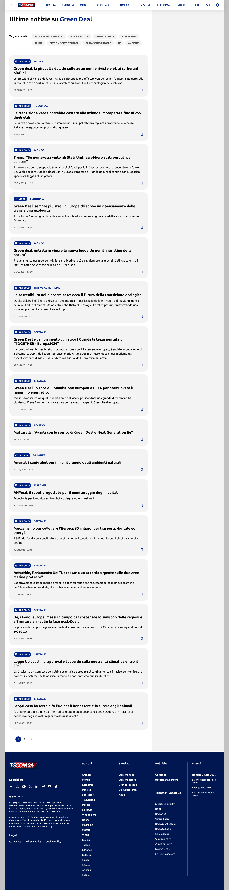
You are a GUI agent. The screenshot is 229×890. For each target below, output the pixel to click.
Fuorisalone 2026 (202, 787)
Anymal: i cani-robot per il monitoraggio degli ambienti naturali (67, 462)
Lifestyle (87, 809)
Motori (86, 829)
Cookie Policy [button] (53, 841)
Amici (122, 794)
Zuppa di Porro (163, 844)
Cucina (86, 839)
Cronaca (86, 774)
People (86, 804)
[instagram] (17, 786)
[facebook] (11, 786)
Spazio (86, 875)
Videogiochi (89, 814)
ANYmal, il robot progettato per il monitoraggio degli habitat (66, 492)
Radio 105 (161, 813)
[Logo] (26, 5)
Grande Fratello (128, 784)
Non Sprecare (163, 849)
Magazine (87, 824)
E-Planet (87, 849)
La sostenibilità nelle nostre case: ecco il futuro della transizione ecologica (78, 295)
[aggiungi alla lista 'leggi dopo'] (142, 90)
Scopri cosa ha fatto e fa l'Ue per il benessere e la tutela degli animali (73, 706)
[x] (30, 786)
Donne (86, 819)
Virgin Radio (162, 818)
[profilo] (217, 5)
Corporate (15, 841)
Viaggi (85, 834)
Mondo (86, 779)
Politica (86, 789)
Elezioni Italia (126, 774)
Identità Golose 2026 (204, 774)
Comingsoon (162, 834)
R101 (158, 808)
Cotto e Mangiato (165, 854)
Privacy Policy (33, 841)
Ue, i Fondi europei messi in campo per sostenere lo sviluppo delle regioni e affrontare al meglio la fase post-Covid (78, 619)
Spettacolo (88, 794)
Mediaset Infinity (165, 803)
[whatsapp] (24, 786)
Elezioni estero (127, 779)
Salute (85, 859)
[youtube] (50, 786)
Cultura (86, 854)
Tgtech (86, 844)
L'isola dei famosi (128, 789)
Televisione (88, 799)
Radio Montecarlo (165, 824)
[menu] (11, 5)
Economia (87, 784)
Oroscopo (160, 774)
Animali (86, 870)
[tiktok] (56, 786)
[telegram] (43, 786)
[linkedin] (37, 786)
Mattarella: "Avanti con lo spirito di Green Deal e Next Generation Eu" (73, 432)
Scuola (86, 865)
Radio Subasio (163, 829)
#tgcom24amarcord (166, 779)
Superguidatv (163, 839)
